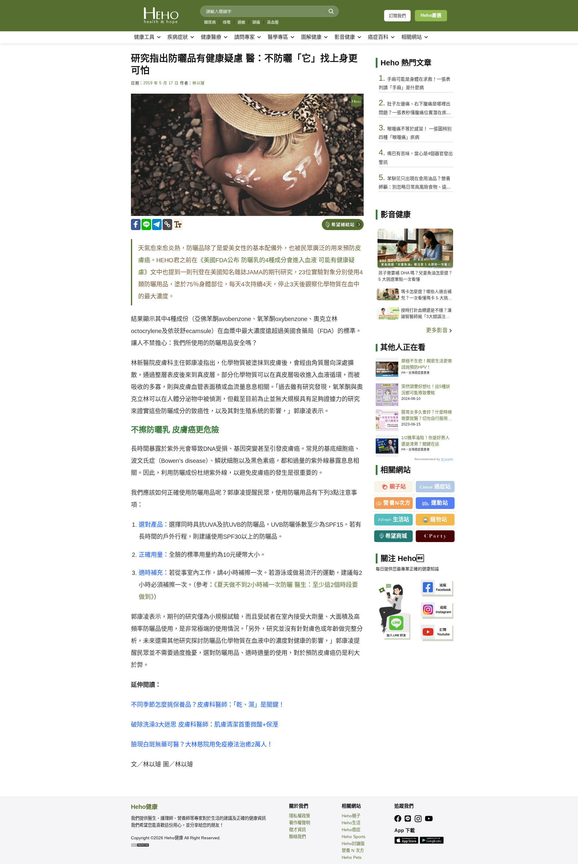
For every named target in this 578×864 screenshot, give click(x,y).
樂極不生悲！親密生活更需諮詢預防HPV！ (426, 364)
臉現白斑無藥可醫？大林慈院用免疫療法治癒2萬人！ (202, 744)
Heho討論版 (353, 843)
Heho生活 (351, 822)
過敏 (241, 22)
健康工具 (144, 37)
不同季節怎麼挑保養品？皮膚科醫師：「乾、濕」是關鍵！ (207, 704)
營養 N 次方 (353, 850)
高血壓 (273, 22)
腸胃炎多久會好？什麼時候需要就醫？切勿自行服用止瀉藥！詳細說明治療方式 (426, 416)
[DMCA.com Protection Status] (140, 844)
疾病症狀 (177, 37)
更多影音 (437, 330)
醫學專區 (278, 37)
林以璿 (198, 83)
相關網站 (411, 37)
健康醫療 (211, 37)
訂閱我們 (397, 15)
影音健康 (344, 37)
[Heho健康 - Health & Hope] (161, 15)
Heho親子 (351, 815)
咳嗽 (227, 22)
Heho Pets (352, 857)
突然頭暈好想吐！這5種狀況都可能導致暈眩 (425, 389)
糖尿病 (210, 22)
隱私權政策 (299, 815)
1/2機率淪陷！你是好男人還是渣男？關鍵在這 (425, 440)
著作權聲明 (299, 822)
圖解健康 (311, 37)
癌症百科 (378, 37)
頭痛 (256, 22)
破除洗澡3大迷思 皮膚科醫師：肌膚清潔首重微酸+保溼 (204, 724)
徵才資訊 (297, 829)
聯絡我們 (297, 836)
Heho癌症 (351, 829)
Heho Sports (353, 836)
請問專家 (244, 37)
